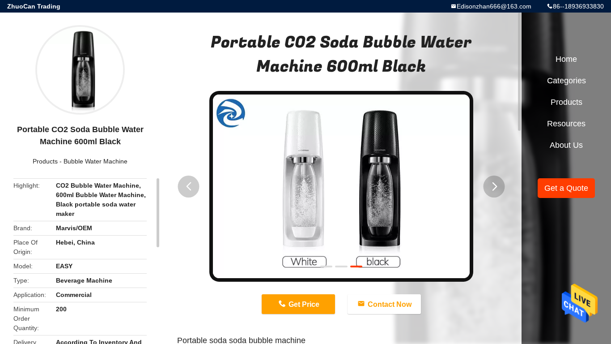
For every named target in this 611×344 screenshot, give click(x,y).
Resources (566, 123)
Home (566, 59)
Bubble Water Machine (95, 161)
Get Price (304, 304)
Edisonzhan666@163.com (494, 6)
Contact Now (390, 304)
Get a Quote (566, 188)
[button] (188, 187)
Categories (566, 80)
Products (45, 161)
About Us (566, 145)
